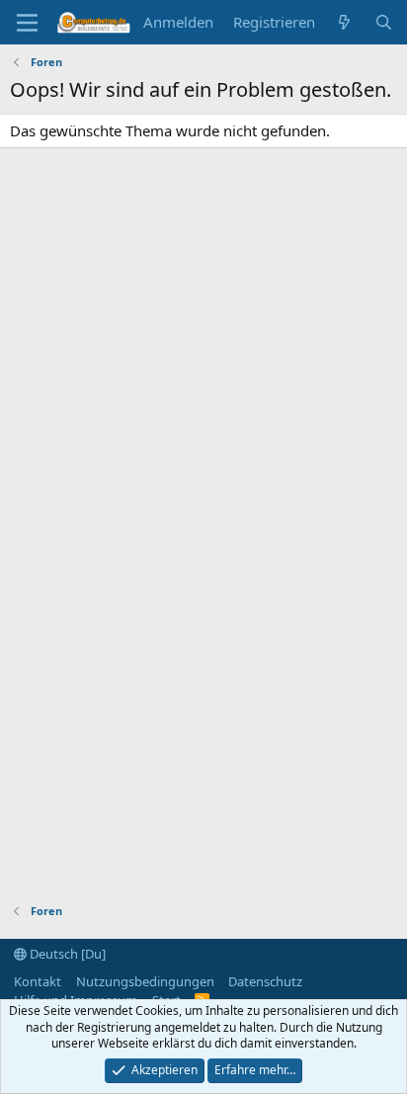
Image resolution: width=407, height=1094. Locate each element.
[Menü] (27, 22)
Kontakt (37, 981)
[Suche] (384, 22)
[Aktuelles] (344, 22)
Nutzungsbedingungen (145, 981)
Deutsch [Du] (66, 954)
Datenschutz (265, 981)
